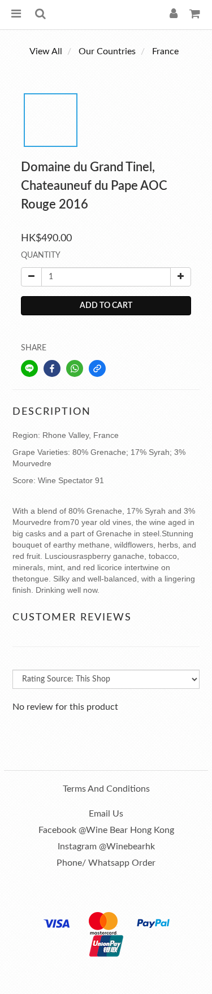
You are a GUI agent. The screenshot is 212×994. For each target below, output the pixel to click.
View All (45, 51)
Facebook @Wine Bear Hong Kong (106, 830)
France (165, 51)
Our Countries (107, 51)
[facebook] (52, 368)
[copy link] (97, 368)
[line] (29, 368)
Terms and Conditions (106, 788)
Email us (106, 813)
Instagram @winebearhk (106, 846)
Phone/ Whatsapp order (106, 862)
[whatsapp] (74, 368)
